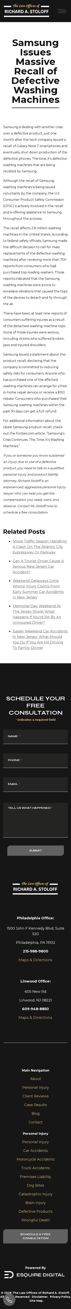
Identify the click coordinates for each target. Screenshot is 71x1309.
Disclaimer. (40, 1297)
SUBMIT (35, 850)
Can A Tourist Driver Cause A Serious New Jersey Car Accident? (38, 566)
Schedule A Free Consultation (35, 1236)
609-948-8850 (35, 1009)
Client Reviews (35, 1096)
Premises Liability (35, 1177)
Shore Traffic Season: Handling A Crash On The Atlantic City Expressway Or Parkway (40, 547)
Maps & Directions (35, 1017)
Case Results (35, 1105)
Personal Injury (35, 1087)
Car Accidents (35, 1151)
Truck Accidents (35, 1168)
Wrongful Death (35, 1220)
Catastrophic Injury (35, 1194)
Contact (36, 1122)
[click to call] (9, 1300)
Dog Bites (35, 1185)
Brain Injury (35, 1203)
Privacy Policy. (60, 1297)
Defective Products (35, 1211)
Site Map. (36, 1300)
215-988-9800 (35, 951)
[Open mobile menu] (61, 11)
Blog (36, 1113)
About (35, 1079)
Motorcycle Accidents (36, 1159)
